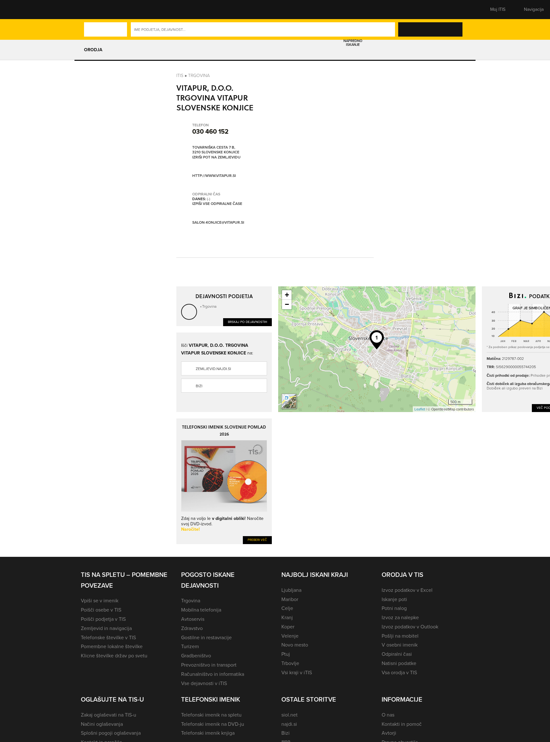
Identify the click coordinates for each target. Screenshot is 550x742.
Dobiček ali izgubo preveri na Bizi (515, 388)
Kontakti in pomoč (402, 724)
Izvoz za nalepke (400, 617)
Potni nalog (394, 608)
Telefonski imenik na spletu (211, 714)
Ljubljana (291, 590)
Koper (287, 626)
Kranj (287, 617)
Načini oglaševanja (102, 724)
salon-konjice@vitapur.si (218, 222)
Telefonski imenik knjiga (208, 733)
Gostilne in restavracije (206, 637)
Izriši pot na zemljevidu (216, 157)
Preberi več (257, 539)
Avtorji (389, 733)
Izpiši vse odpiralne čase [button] (217, 203)
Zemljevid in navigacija (106, 628)
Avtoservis (192, 619)
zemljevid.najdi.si (213, 369)
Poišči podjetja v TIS (103, 619)
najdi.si (289, 724)
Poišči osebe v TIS (101, 609)
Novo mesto (294, 644)
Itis (179, 75)
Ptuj (285, 654)
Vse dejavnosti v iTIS (204, 683)
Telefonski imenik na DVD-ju (212, 724)
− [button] (287, 304)
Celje (287, 608)
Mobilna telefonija (201, 609)
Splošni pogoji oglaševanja (111, 733)
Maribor (289, 599)
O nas (388, 714)
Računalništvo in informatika (212, 674)
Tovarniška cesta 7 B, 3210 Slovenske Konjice (215, 150)
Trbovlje (290, 663)
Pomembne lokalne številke (112, 646)
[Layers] (289, 401)
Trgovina (199, 75)
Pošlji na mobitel (400, 636)
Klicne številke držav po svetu (114, 655)
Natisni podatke (399, 663)
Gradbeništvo (196, 655)
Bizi (199, 386)
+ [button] (287, 295)
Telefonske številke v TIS (108, 637)
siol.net (289, 714)
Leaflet (419, 409)
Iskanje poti (394, 599)
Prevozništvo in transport (208, 664)
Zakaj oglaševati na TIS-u (108, 714)
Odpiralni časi (397, 654)
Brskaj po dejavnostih (247, 321)
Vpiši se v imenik (99, 600)
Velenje (290, 636)
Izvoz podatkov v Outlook (410, 626)
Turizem (190, 646)
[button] (92, 9)
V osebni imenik (400, 644)
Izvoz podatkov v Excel (407, 590)
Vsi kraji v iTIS (296, 672)
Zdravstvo (192, 628)
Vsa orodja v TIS (399, 672)
